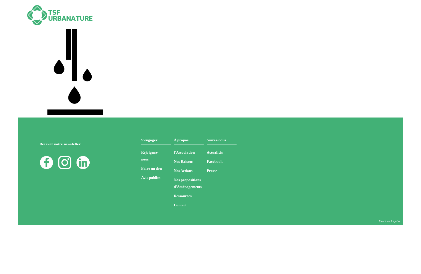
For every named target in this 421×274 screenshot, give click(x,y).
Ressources (183, 196)
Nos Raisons (183, 161)
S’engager (149, 140)
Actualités (215, 152)
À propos (181, 140)
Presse (212, 171)
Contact (180, 205)
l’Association (184, 152)
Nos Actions (183, 171)
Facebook (215, 161)
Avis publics (150, 177)
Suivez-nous (216, 140)
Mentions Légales (389, 221)
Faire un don (151, 168)
